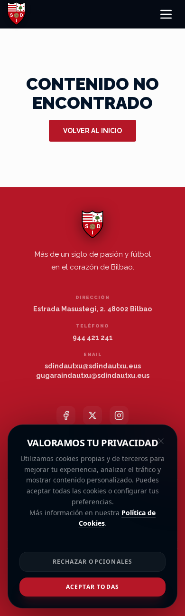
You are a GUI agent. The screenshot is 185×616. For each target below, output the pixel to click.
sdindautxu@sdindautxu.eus (93, 366)
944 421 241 (93, 337)
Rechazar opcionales (93, 562)
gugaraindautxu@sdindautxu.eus (92, 375)
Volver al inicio (92, 131)
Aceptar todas (93, 587)
